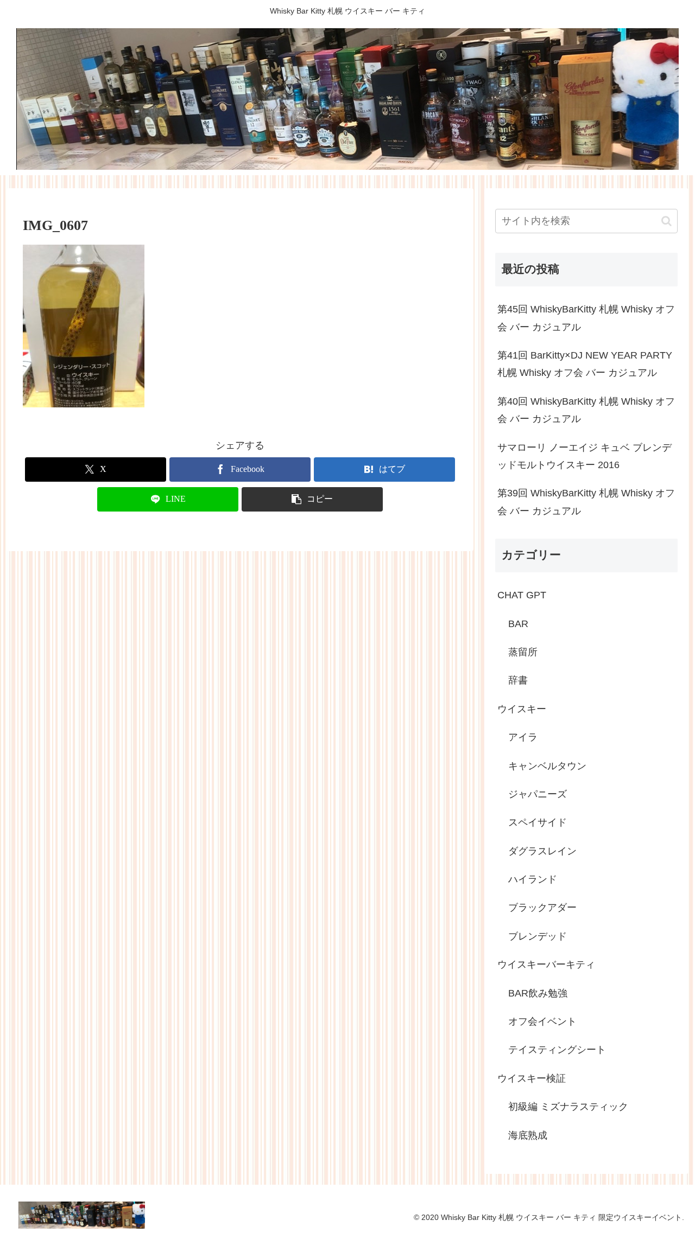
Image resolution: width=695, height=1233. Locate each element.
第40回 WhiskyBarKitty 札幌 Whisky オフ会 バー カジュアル (586, 410)
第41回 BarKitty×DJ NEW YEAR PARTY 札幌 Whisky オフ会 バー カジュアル (584, 364)
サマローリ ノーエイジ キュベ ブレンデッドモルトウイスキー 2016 (584, 456)
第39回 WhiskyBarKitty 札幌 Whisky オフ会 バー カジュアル (586, 502)
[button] (312, 499)
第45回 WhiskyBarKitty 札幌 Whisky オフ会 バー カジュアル (586, 318)
